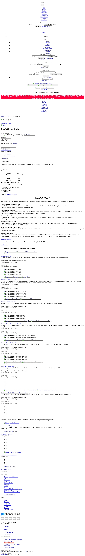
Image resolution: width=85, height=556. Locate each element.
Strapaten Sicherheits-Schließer (9, 455)
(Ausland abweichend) (30, 135)
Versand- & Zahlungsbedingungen (13, 489)
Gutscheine (44, 20)
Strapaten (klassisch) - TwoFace (9, 342)
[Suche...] (48, 25)
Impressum (7, 484)
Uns (5, 478)
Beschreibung (7, 154)
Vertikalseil (44, 12)
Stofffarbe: (3, 137)
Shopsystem (4, 554)
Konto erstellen (47, 77)
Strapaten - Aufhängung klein (8, 279)
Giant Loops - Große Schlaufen (9, 366)
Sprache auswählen (43, 62)
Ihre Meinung (4, 244)
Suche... (55, 24)
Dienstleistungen (8, 509)
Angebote (6, 508)
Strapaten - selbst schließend (8, 301)
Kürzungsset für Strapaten (7, 426)
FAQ (5, 481)
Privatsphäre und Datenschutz (12, 492)
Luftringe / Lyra (44, 15)
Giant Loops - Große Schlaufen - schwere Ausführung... (15, 393)
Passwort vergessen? (47, 79)
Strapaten (44, 14)
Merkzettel (44, 80)
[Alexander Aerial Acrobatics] (42, 83)
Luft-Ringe (7, 503)
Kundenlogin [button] (44, 67)
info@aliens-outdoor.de (11, 194)
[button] (44, 59)
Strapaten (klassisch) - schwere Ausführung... (12, 323)
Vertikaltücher (44, 17)
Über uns (6, 526)
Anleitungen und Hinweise (11, 477)
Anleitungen (7, 534)
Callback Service (8, 483)
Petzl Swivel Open (5, 469)
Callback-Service (8, 532)
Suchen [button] (44, 32)
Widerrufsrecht (8, 490)
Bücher (44, 11)
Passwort (31, 74)
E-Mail (38, 72)
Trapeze (44, 9)
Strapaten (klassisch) (6, 256)
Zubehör (44, 18)
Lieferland (33, 64)
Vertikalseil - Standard (6, 434)
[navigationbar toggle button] (32, 85)
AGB (5, 487)
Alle (44, 8)
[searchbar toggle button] (54, 85)
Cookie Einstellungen (9, 494)
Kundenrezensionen (9, 156)
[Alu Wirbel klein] (6, 123)
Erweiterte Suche (45, 26)
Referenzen (7, 480)
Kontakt (6, 486)
